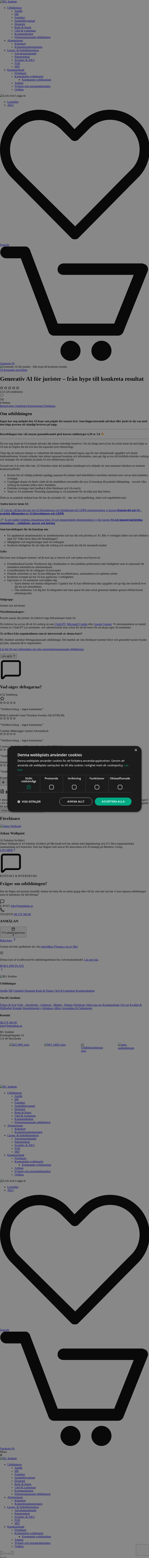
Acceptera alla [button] (113, 801)
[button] (29, 801)
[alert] (74, 779)
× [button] (135, 750)
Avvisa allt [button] (75, 801)
